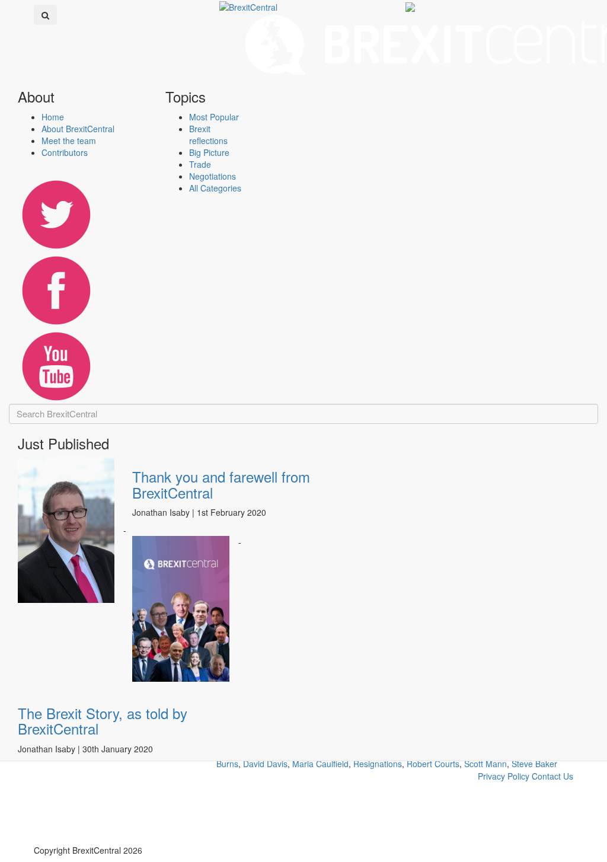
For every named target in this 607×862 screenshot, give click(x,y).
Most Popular (214, 117)
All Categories (215, 188)
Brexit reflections (208, 134)
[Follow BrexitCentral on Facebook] (56, 288)
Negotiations (212, 176)
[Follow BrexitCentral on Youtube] (56, 364)
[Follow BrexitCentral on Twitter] (56, 212)
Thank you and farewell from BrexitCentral (221, 484)
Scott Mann (485, 764)
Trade (200, 164)
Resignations (377, 764)
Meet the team (68, 140)
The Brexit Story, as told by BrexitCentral (102, 721)
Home (52, 117)
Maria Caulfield (320, 764)
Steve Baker (534, 764)
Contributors (64, 152)
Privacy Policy (503, 776)
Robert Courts (433, 764)
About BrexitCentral (77, 129)
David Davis (265, 764)
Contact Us (552, 776)
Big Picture (209, 152)
